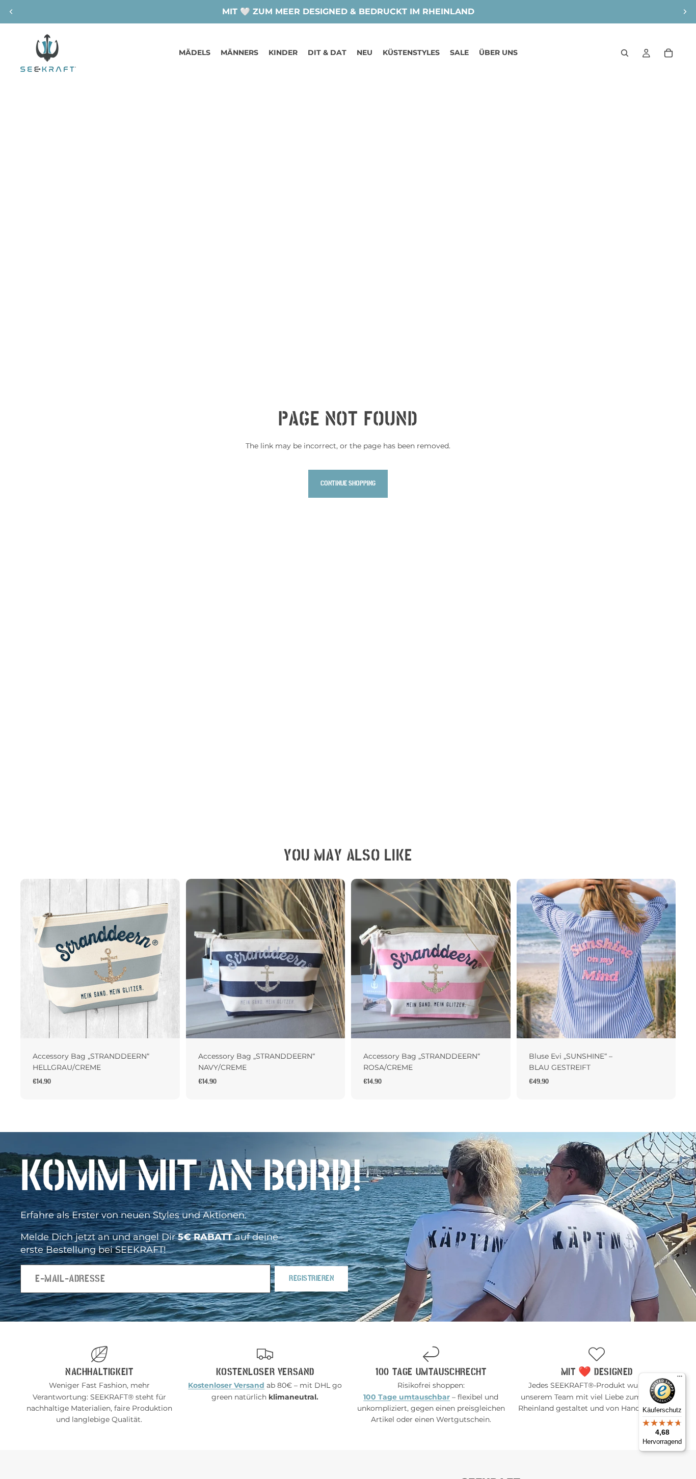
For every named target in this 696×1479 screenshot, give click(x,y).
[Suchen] (624, 53)
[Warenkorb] (668, 53)
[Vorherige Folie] (11, 12)
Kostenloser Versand (265, 1371)
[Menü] (680, 1379)
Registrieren (311, 1278)
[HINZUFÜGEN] (164, 1022)
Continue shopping (348, 483)
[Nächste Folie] (685, 12)
